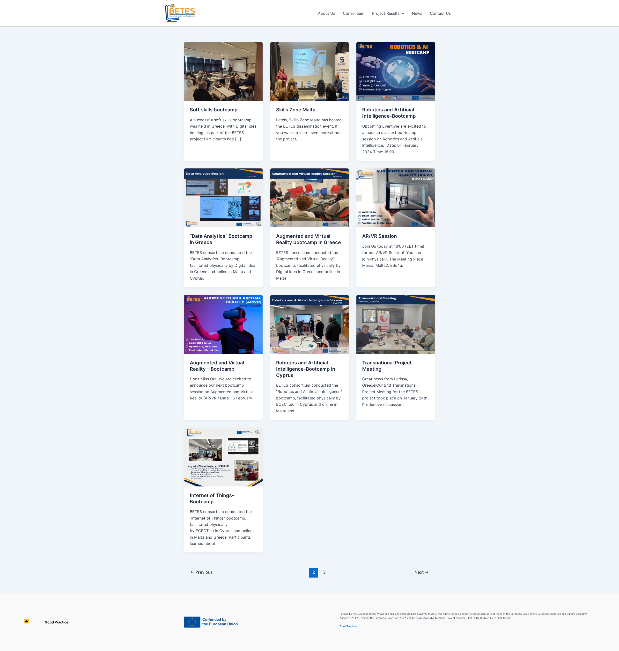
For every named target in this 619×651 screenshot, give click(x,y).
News (417, 13)
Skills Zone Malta (295, 110)
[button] (401, 13)
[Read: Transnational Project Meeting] (395, 323)
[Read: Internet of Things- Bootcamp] (223, 456)
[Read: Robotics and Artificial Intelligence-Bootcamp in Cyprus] (309, 323)
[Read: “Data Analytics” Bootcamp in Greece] (223, 197)
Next (421, 572)
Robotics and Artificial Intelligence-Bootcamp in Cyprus (305, 369)
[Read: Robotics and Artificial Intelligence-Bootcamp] (395, 71)
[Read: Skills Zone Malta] (309, 71)
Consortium (353, 13)
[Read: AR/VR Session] (395, 197)
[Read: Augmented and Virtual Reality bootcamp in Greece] (309, 197)
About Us (326, 13)
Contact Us (440, 13)
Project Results (385, 13)
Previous (201, 572)
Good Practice (56, 622)
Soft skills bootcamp (214, 110)
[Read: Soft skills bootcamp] (223, 71)
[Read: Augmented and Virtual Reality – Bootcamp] (223, 323)
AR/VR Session (379, 236)
